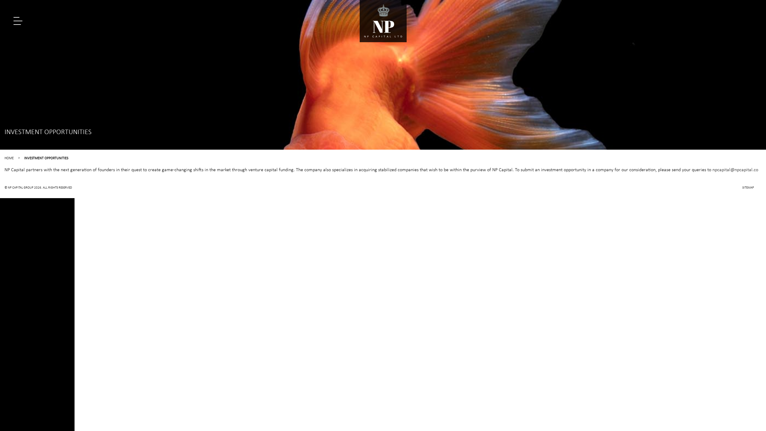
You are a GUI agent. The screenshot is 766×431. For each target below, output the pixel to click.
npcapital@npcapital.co (735, 170)
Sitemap (748, 187)
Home (9, 158)
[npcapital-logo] (383, 21)
